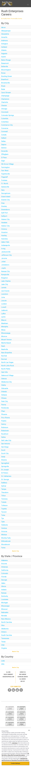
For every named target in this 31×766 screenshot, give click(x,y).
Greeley (4, 206)
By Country (19, 18)
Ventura (4, 528)
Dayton (3, 145)
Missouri (4, 609)
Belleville (4, 66)
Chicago (4, 109)
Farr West (4, 171)
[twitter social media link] (21, 690)
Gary (2, 190)
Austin (3, 57)
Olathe (3, 385)
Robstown (5, 431)
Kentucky (4, 596)
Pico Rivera (5, 418)
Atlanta (3, 50)
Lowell (3, 307)
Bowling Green (6, 76)
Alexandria (5, 34)
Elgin (3, 161)
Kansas (3, 593)
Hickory (4, 229)
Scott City (5, 453)
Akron (3, 27)
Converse (4, 128)
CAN (3, 661)
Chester (4, 106)
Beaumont (5, 63)
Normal (4, 359)
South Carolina (6, 635)
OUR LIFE (23, 681)
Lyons (3, 317)
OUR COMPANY (22, 674)
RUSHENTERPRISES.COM (8, 676)
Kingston (4, 278)
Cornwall (4, 131)
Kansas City (5, 271)
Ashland (4, 47)
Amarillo (4, 37)
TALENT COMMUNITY (8, 674)
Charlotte (4, 102)
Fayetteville (5, 174)
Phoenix (4, 414)
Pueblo (3, 421)
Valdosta (4, 525)
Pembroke (5, 408)
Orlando (4, 392)
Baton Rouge (6, 60)
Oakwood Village (7, 375)
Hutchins (4, 239)
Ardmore (4, 41)
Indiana (3, 590)
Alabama (4, 560)
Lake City (4, 284)
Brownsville (5, 83)
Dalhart (3, 138)
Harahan (4, 223)
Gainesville (5, 187)
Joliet (3, 262)
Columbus (5, 122)
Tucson (4, 512)
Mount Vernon (6, 340)
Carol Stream (6, 93)
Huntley (4, 236)
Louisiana (4, 599)
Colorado (4, 573)
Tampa (3, 489)
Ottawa (3, 398)
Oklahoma (4, 629)
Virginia (4, 648)
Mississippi (5, 606)
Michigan (4, 603)
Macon (3, 320)
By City (3, 18)
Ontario (4, 632)
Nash (3, 346)
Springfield (5, 463)
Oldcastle (4, 388)
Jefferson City (6, 255)
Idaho (3, 583)
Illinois (3, 586)
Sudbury (4, 483)
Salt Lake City (6, 440)
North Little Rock (7, 366)
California (4, 570)
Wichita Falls (6, 538)
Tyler (3, 522)
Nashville (4, 349)
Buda (3, 89)
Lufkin (3, 314)
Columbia (4, 118)
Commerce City (7, 125)
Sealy (3, 457)
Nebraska (4, 612)
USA (2, 664)
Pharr (3, 411)
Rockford (4, 434)
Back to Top (15, 551)
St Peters (4, 473)
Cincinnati (4, 112)
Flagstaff (4, 177)
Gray (2, 203)
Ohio (3, 625)
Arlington (4, 44)
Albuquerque (5, 31)
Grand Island (5, 197)
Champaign (5, 96)
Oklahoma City (6, 382)
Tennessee (5, 638)
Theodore (4, 492)
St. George (5, 479)
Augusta (4, 53)
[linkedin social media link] (13, 690)
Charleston (5, 99)
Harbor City (5, 226)
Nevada (4, 616)
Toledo (3, 502)
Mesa (3, 330)
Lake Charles (6, 281)
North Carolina (6, 622)
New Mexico (6, 619)
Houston (4, 232)
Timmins (4, 499)
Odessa (4, 379)
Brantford (4, 79)
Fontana (4, 180)
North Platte (5, 369)
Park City (4, 401)
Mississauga (5, 333)
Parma (3, 405)
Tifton (3, 496)
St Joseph (5, 470)
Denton (3, 148)
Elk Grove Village (7, 164)
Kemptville (5, 275)
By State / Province (11, 18)
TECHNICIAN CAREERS (23, 676)
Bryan (3, 86)
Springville (5, 466)
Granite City (5, 200)
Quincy (3, 424)
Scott (3, 450)
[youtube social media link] (17, 690)
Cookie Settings (15, 763)
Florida (3, 577)
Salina (3, 437)
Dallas (3, 141)
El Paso (4, 158)
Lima (3, 297)
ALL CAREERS (23, 679)
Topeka (4, 509)
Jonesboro (5, 265)
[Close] (29, 730)
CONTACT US (23, 672)
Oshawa (4, 395)
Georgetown (5, 193)
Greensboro (5, 210)
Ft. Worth (4, 183)
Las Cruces (5, 291)
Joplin (3, 268)
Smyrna (4, 460)
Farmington (5, 167)
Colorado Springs (7, 115)
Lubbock (4, 310)
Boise (3, 73)
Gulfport (4, 216)
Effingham (4, 154)
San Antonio (5, 444)
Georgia (4, 580)
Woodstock (5, 544)
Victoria (4, 531)
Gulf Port (4, 213)
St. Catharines (6, 476)
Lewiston (4, 294)
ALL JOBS (8, 672)
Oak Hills (4, 372)
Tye (2, 518)
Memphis (4, 327)
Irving (3, 249)
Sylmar (3, 486)
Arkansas (4, 567)
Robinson (4, 427)
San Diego (5, 447)
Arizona (4, 564)
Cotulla (3, 135)
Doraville (4, 151)
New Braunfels (6, 353)
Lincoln (4, 301)
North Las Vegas (7, 362)
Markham (4, 323)
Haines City (5, 219)
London (4, 304)
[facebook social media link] (9, 690)
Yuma (3, 548)
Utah (2, 645)
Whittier (4, 535)
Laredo (3, 288)
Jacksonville (5, 252)
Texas (3, 642)
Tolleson (4, 505)
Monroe (4, 336)
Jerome (4, 258)
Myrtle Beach (6, 343)
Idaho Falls (5, 242)
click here (14, 743)
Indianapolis (5, 245)
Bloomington (6, 70)
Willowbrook (5, 541)
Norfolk (4, 356)
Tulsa (3, 515)
